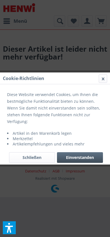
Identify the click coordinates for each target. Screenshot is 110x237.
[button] (9, 227)
